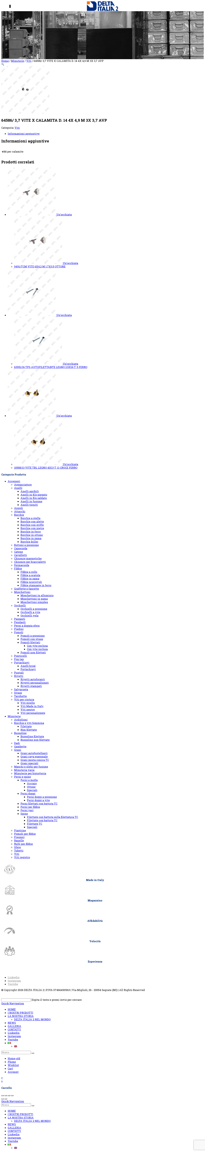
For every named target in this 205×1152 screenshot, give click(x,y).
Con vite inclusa (37, 649)
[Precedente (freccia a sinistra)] (2, 1098)
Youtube (13, 1039)
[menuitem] (9, 1043)
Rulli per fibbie (23, 843)
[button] (2, 64)
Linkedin (14, 1032)
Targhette (20, 696)
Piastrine (20, 830)
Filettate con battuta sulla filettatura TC (52, 817)
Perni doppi (27, 793)
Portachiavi (21, 662)
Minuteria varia (24, 770)
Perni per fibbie (30, 807)
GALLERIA (14, 1026)
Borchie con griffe (32, 525)
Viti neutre (27, 709)
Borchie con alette (32, 521)
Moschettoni (22, 592)
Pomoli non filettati (33, 652)
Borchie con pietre (32, 528)
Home (5, 61)
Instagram (14, 1036)
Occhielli (20, 605)
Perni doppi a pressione (42, 796)
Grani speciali (29, 763)
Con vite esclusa (37, 645)
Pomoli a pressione (32, 635)
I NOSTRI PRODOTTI (20, 1012)
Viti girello (27, 702)
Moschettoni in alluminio (36, 595)
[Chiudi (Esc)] (12, 1095)
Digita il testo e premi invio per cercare (57, 999)
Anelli (18, 488)
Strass (18, 692)
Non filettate (28, 729)
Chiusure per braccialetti (30, 561)
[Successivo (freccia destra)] (5, 1098)
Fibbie (18, 568)
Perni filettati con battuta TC (38, 803)
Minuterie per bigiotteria (30, 773)
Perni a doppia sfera (27, 625)
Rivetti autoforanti (32, 679)
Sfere (17, 847)
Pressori (19, 837)
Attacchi (19, 511)
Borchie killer (29, 541)
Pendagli (20, 622)
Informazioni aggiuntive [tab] (24, 133)
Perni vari (26, 810)
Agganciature (23, 484)
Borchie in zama (30, 538)
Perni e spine (22, 776)
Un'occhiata (64, 214)
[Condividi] (9, 1095)
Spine (24, 813)
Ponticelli (20, 655)
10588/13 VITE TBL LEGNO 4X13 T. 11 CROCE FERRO (45, 467)
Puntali (19, 672)
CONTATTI (14, 1029)
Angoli (18, 508)
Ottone (31, 786)
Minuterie (17, 61)
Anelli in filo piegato (33, 494)
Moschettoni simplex (34, 602)
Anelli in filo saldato (33, 498)
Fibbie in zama (29, 578)
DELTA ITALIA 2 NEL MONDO (32, 1019)
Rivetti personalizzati (34, 682)
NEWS (12, 1022)
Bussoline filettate (32, 736)
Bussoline (20, 733)
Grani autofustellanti (34, 753)
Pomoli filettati (30, 642)
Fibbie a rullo (28, 572)
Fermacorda (21, 565)
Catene (18, 551)
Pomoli (18, 632)
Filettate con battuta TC (42, 820)
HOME (12, 1009)
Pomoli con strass (31, 639)
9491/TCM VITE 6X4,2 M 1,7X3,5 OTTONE (40, 266)
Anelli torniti (29, 504)
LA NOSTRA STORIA (21, 1016)
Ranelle (19, 840)
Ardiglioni (21, 719)
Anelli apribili (29, 491)
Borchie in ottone (31, 535)
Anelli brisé (28, 666)
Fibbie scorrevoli (31, 582)
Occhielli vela (29, 615)
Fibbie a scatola (30, 575)
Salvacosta (21, 689)
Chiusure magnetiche (28, 558)
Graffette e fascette (26, 588)
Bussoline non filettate (35, 739)
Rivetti (18, 676)
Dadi (17, 743)
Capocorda (20, 548)
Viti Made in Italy (32, 706)
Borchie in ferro (30, 531)
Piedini (19, 629)
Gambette (20, 746)
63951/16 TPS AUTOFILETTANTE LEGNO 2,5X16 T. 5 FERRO (50, 367)
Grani (17, 749)
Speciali (32, 790)
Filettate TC (34, 823)
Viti (28, 61)
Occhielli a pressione (33, 608)
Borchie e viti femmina (29, 723)
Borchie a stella (30, 518)
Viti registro (22, 857)
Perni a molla (29, 780)
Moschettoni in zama (34, 598)
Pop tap (19, 659)
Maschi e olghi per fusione (31, 766)
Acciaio (32, 783)
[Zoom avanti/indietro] (2, 1095)
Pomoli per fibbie (25, 833)
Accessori (14, 481)
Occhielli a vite (30, 612)
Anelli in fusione (31, 501)
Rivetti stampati (31, 686)
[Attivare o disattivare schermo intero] (5, 1095)
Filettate (26, 726)
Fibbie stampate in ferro (35, 585)
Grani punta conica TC (34, 760)
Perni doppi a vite (38, 800)
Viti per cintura (24, 699)
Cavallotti (20, 555)
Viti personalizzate (32, 713)
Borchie (19, 514)
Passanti (19, 619)
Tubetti (18, 850)
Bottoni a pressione (26, 545)
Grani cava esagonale (34, 756)
